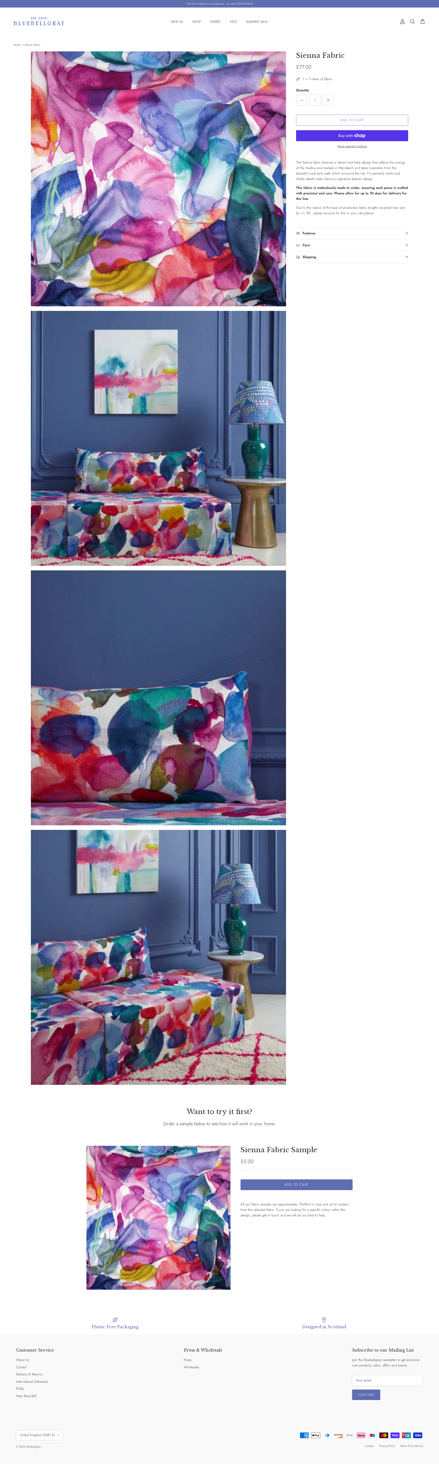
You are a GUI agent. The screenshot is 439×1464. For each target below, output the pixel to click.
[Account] (401, 21)
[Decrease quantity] (301, 100)
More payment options (352, 146)
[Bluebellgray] (39, 22)
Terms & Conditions (411, 1446)
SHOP (196, 21)
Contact (21, 1367)
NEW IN (177, 21)
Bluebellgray (33, 1447)
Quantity (302, 90)
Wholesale (191, 1367)
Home (17, 45)
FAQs (20, 1388)
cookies (369, 1446)
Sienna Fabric (32, 45)
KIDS (233, 21)
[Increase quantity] (328, 100)
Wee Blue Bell (26, 1395)
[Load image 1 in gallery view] (158, 1218)
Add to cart (352, 120)
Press (187, 1359)
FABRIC (215, 21)
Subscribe (366, 1395)
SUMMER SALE (257, 21)
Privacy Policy (387, 1446)
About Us (22, 1359)
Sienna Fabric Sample (279, 1150)
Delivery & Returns (29, 1374)
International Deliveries (32, 1381)
